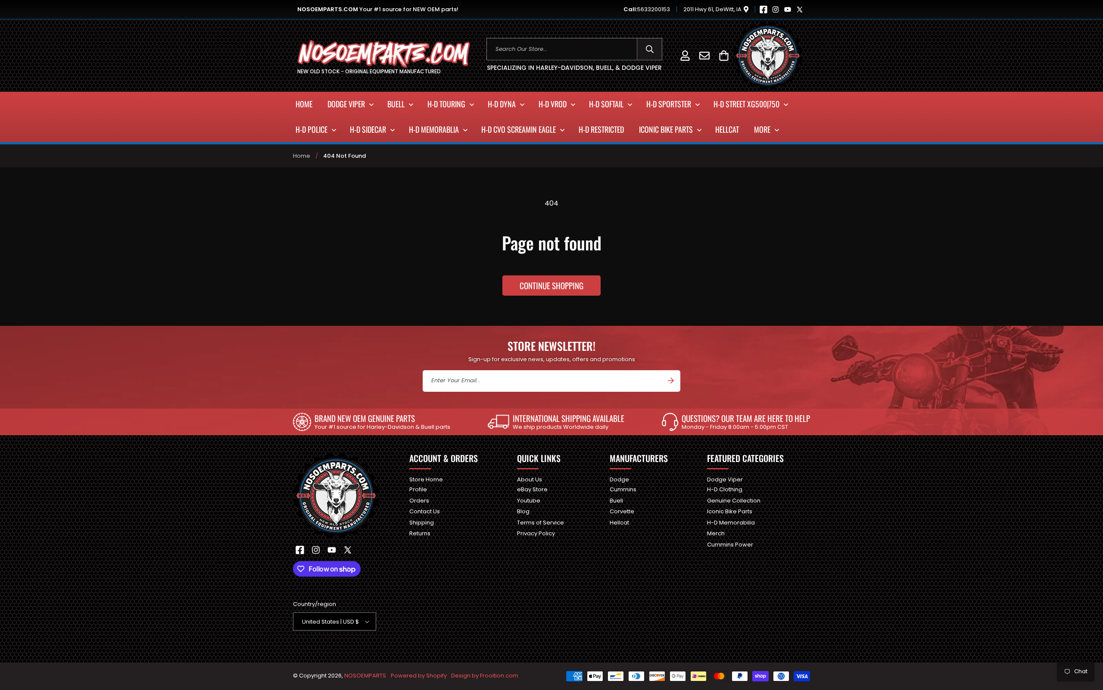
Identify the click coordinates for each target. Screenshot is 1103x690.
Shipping (421, 522)
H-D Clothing (724, 489)
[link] (371, 422)
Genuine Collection (733, 500)
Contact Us (424, 511)
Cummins (623, 489)
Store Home (426, 480)
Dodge (619, 480)
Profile (418, 489)
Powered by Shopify (419, 675)
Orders (419, 500)
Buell (616, 500)
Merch (716, 533)
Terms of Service (540, 522)
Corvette (622, 511)
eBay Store (532, 489)
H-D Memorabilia (731, 522)
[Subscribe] (670, 380)
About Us (529, 480)
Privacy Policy (536, 533)
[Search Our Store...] (649, 49)
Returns (419, 533)
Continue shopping (551, 285)
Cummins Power (730, 544)
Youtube (528, 500)
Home (301, 156)
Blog (523, 511)
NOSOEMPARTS (365, 675)
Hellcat (619, 522)
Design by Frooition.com (484, 675)
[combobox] (574, 49)
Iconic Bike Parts (729, 511)
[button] (723, 55)
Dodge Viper (725, 480)
